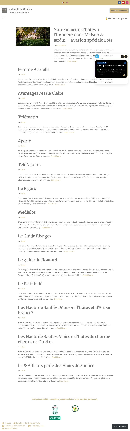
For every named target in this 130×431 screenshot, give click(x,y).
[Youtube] (123, 2)
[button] (125, 56)
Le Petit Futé (30, 283)
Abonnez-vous (120, 426)
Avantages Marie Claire (40, 93)
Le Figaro (27, 188)
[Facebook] (119, 2)
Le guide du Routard (37, 259)
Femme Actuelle (34, 69)
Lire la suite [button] (101, 75)
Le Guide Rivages (34, 236)
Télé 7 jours (29, 164)
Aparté (24, 140)
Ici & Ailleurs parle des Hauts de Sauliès (56, 365)
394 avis (115, 83)
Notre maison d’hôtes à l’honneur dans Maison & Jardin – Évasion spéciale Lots (83, 35)
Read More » (72, 61)
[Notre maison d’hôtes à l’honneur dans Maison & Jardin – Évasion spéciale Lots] (33, 38)
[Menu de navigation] (4, 18)
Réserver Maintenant (119, 10)
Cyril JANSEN (61, 45)
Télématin (28, 117)
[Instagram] (127, 2)
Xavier (23, 74)
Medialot (27, 212)
